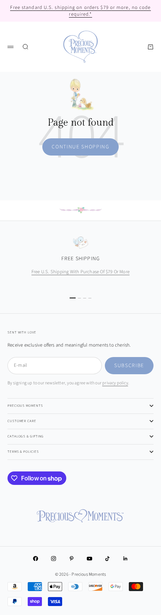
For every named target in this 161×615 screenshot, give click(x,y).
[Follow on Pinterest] (72, 559)
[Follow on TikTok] (107, 559)
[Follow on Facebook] (36, 559)
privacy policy (115, 383)
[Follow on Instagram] (54, 559)
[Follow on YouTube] (89, 559)
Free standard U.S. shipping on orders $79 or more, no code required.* (80, 11)
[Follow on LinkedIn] (125, 559)
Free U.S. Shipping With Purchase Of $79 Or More (80, 271)
